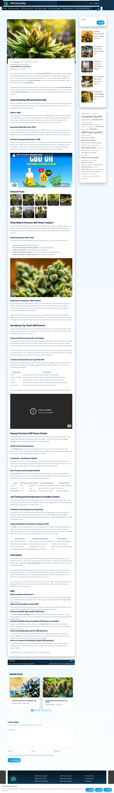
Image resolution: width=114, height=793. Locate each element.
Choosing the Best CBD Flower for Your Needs (56, 701)
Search (83, 19)
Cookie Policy (89, 778)
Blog (90, 3)
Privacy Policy (89, 776)
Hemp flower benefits (90, 157)
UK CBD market (84, 178)
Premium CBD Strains (85, 174)
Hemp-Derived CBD (85, 155)
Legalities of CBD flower (87, 164)
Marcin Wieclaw (15, 69)
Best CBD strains (85, 113)
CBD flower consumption (88, 137)
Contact (96, 3)
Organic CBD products (87, 169)
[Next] (70, 693)
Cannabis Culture (97, 124)
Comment (12, 730)
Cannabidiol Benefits (91, 116)
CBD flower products (86, 145)
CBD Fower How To (69, 8)
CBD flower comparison (86, 135)
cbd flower (93, 129)
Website (56, 751)
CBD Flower (39, 222)
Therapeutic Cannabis (96, 176)
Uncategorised (25, 64)
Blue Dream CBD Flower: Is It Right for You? (24, 700)
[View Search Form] (98, 8)
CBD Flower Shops (14, 8)
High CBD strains (92, 160)
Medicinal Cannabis (98, 164)
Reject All (99, 789)
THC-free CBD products (86, 176)
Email (33, 751)
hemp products (85, 160)
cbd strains (93, 152)
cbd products (85, 152)
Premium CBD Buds (44, 652)
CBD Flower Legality (54, 8)
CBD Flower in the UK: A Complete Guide (62, 662)
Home (4, 8)
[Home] (10, 61)
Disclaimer (88, 781)
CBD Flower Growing (82, 8)
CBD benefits (100, 126)
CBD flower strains (88, 148)
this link (55, 534)
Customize (90, 789)
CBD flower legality (96, 143)
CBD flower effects (88, 140)
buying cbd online (93, 113)
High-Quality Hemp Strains (31, 652)
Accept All (108, 789)
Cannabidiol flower (97, 119)
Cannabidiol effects (86, 119)
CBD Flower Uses (85, 150)
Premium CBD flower (96, 171)
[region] (57, 788)
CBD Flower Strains (27, 8)
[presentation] (25, 687)
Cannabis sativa (84, 126)
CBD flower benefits (16, 652)
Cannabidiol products (87, 124)
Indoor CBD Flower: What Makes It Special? (21, 662)
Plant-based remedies (98, 169)
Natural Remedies (86, 167)
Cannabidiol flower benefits (86, 122)
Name (10, 751)
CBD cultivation (85, 129)
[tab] (32, 710)
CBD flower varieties (95, 150)
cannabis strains (91, 126)
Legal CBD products (87, 162)
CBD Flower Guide (85, 142)
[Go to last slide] (12, 693)
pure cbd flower (94, 174)
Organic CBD (95, 167)
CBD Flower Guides (41, 8)
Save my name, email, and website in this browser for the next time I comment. (31, 755)
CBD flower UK (100, 148)
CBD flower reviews (96, 145)
